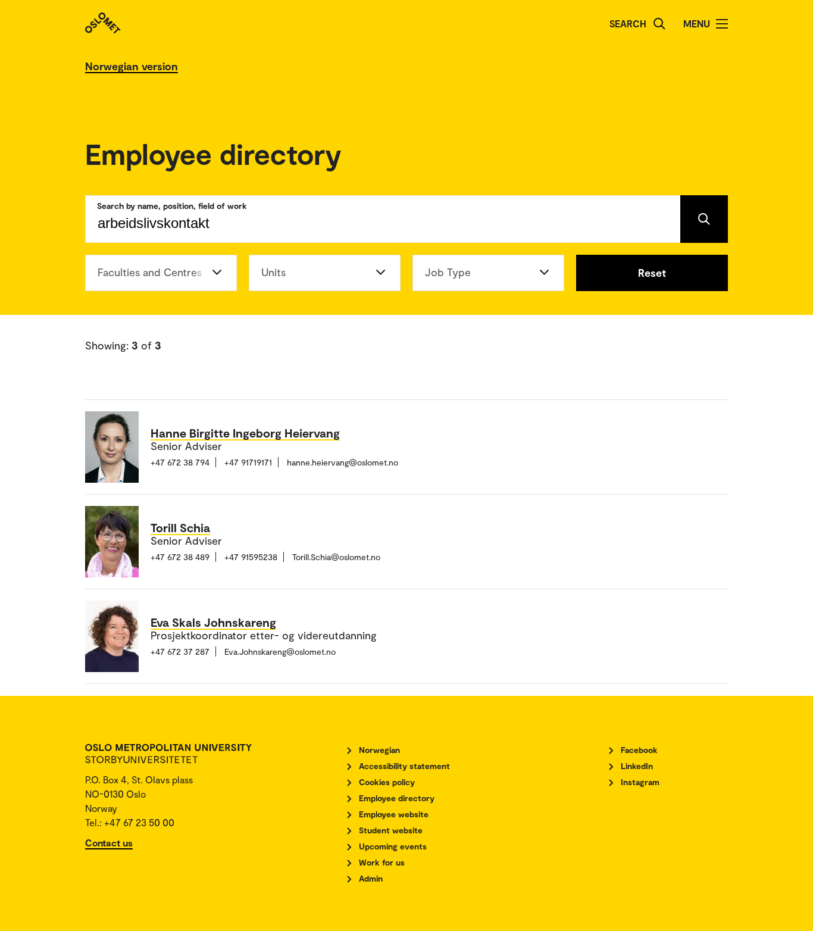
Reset (652, 272)
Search (627, 23)
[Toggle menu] (722, 24)
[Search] (659, 24)
